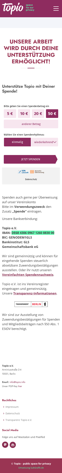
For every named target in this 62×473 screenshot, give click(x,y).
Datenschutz (13, 413)
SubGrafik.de (37, 467)
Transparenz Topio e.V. (19, 420)
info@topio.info (17, 382)
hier (20, 386)
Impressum (12, 407)
